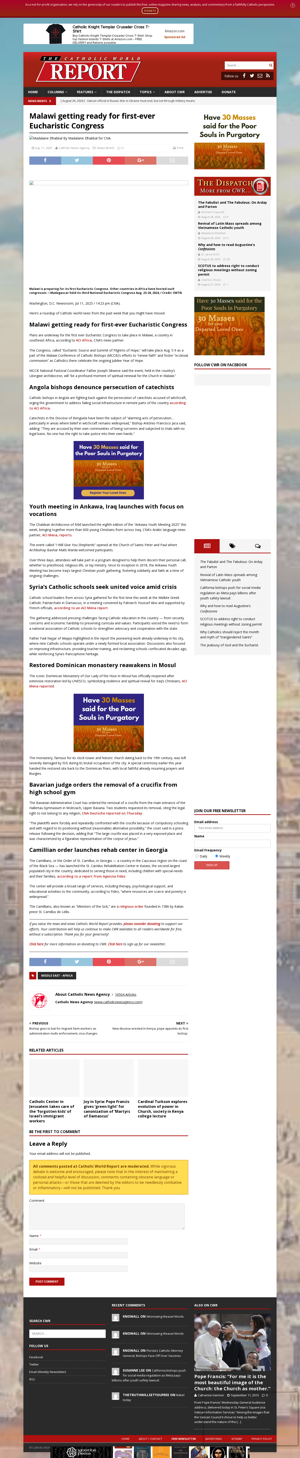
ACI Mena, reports (56, 535)
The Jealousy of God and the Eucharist (229, 645)
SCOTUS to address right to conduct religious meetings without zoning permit (228, 269)
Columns (56, 92)
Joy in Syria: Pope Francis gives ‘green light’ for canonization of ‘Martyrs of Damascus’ (107, 1109)
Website (35, 1263)
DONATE (150, 10)
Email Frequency (208, 850)
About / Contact (150, 1438)
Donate (229, 92)
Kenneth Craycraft (212, 212)
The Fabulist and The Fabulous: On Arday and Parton (232, 204)
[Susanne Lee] (115, 1373)
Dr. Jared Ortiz (210, 254)
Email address (206, 822)
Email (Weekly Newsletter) (47, 1372)
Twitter (34, 1364)
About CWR (175, 92)
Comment (37, 1200)
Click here (36, 944)
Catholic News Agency (74, 148)
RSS (32, 1379)
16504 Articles (125, 994)
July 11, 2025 (43, 148)
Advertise (203, 92)
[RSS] (268, 75)
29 (228, 259)
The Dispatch (118, 92)
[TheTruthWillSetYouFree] (115, 1397)
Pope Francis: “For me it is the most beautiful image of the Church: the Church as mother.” (232, 1382)
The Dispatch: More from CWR (232, 186)
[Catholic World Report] (150, 84)
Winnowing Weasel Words (165, 1316)
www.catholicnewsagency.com (118, 1002)
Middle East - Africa (57, 976)
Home (33, 92)
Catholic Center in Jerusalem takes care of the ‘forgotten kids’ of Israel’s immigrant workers (51, 1111)
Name (34, 1236)
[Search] (271, 65)
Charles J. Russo (211, 279)
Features (85, 92)
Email (33, 1249)
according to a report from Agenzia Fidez (91, 876)
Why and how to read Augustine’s (226, 246)
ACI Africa (84, 340)
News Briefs (37, 101)
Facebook (36, 1357)
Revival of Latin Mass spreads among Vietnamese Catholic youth (230, 225)
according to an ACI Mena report (81, 608)
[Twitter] (252, 75)
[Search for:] (246, 65)
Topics (146, 92)
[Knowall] (115, 1319)
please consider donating (142, 923)
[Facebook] (244, 75)
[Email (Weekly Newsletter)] (260, 75)
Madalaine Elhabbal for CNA (89, 138)
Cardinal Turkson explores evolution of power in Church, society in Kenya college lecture (162, 1109)
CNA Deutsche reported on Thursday (112, 813)
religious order (131, 906)
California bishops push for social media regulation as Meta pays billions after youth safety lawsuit (230, 592)
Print (180, 148)
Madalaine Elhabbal (213, 233)
